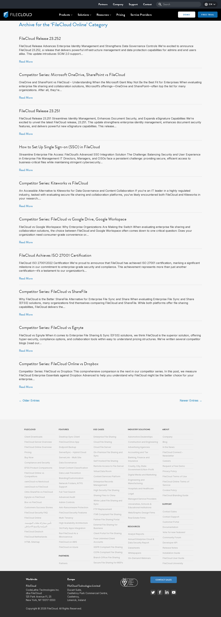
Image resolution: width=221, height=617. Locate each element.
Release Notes (170, 547)
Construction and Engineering (143, 442)
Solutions (83, 15)
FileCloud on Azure (68, 547)
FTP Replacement (103, 509)
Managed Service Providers (142, 499)
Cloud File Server (102, 447)
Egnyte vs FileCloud (35, 497)
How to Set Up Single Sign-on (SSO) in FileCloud (59, 147)
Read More (26, 61)
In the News (169, 447)
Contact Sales (170, 511)
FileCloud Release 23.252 (40, 38)
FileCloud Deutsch (34, 531)
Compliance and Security (37, 462)
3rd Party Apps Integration (72, 528)
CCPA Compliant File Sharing (108, 552)
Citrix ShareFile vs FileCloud (39, 492)
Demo (186, 14)
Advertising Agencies (139, 447)
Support (133, 4)
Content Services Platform (107, 476)
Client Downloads (33, 436)
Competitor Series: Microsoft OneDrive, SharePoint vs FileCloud (72, 75)
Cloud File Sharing (103, 442)
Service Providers (141, 15)
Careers (167, 461)
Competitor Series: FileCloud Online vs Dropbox (58, 364)
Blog (165, 442)
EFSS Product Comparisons (38, 467)
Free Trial (207, 14)
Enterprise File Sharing (105, 436)
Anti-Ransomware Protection (73, 507)
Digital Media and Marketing (142, 474)
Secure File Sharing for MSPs (108, 562)
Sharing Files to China (104, 495)
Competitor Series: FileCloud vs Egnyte (51, 327)
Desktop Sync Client (69, 436)
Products (64, 15)
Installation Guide (171, 553)
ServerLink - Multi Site (70, 457)
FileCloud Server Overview (38, 442)
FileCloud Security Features (73, 512)
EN (210, 4)
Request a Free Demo (174, 466)
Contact (147, 4)
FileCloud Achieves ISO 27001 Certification (55, 255)
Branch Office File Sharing (107, 557)
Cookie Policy (170, 490)
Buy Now (29, 457)
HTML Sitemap (32, 542)
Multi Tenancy (66, 517)
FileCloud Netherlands (36, 536)
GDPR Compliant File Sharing (108, 547)
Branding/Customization (71, 478)
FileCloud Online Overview (38, 447)
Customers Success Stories (39, 507)
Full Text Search (67, 492)
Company (118, 4)
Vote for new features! (174, 532)
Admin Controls (67, 502)
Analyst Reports (136, 534)
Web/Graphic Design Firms (141, 512)
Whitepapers (134, 553)
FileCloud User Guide (173, 558)
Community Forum (172, 537)
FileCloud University (173, 563)
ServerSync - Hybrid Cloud (72, 452)
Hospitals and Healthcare (141, 488)
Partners (102, 4)
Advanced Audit (67, 497)
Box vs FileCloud (33, 502)
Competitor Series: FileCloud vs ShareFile (53, 291)
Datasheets (134, 547)
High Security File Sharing (106, 490)
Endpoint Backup (67, 447)
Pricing (120, 15)
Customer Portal (171, 522)
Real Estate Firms (137, 517)
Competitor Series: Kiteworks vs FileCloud (53, 183)
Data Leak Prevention (70, 473)
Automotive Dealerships (140, 436)
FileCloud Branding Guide (175, 495)
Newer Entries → (191, 400)
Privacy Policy (170, 471)
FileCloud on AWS (68, 542)
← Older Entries (29, 400)
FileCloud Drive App (69, 442)
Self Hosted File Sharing (106, 461)
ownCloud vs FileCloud (36, 486)
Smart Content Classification (73, 467)
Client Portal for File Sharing (108, 533)
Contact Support (171, 516)
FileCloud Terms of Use (175, 476)
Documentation (170, 527)
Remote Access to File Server (109, 466)
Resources (103, 15)
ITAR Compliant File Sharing (107, 514)
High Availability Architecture (73, 523)
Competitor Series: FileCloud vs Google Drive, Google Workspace (72, 219)
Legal (131, 493)
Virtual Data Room (103, 471)
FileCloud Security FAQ (36, 512)
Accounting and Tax (138, 452)
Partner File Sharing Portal (106, 519)
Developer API (170, 542)
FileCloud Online (33, 517)
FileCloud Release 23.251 (39, 111)
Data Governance (68, 462)
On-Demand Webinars (139, 558)
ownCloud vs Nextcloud (37, 481)
